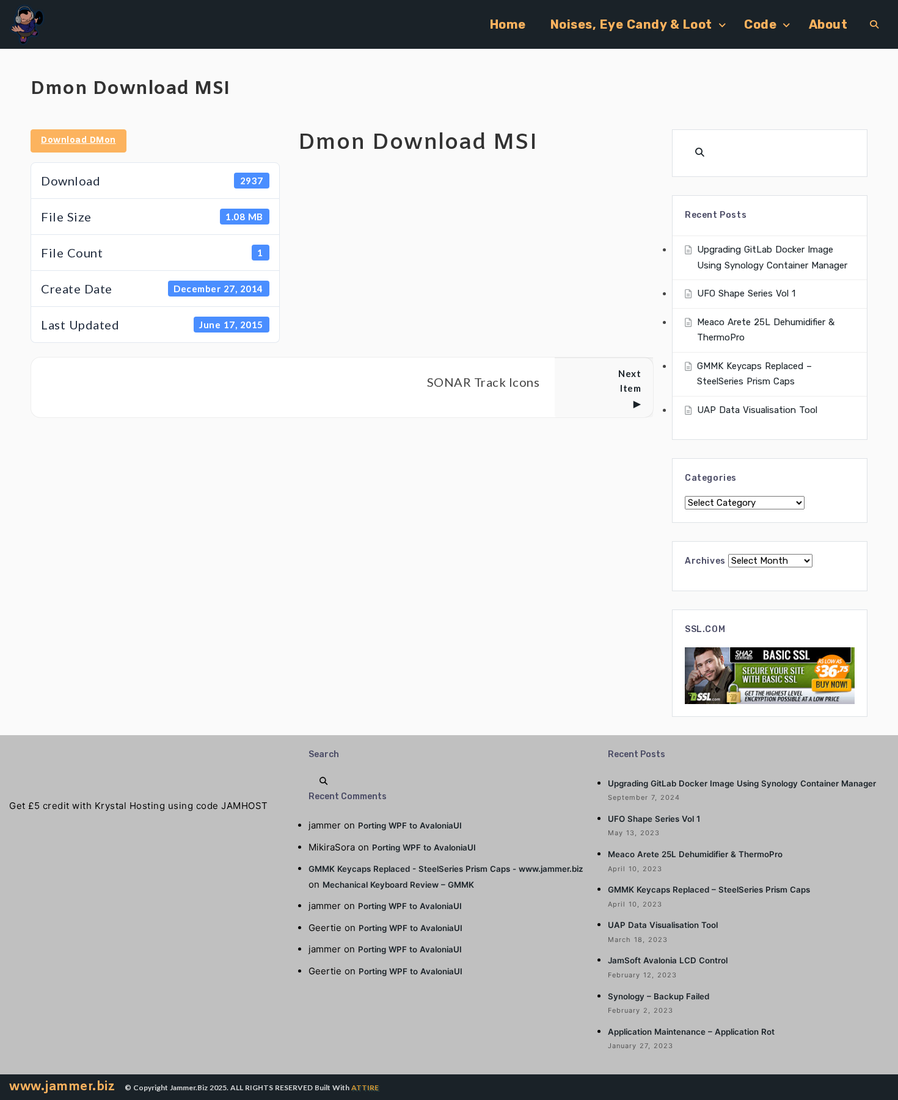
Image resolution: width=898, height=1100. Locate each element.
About (828, 24)
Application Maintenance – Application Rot (691, 1032)
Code (760, 24)
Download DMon (78, 140)
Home (508, 24)
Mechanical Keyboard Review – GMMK (398, 885)
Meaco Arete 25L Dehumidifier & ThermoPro (695, 854)
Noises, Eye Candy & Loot (631, 24)
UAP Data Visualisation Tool (757, 409)
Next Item (629, 381)
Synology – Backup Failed (658, 996)
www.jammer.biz (62, 1087)
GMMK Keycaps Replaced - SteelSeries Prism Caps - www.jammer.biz (445, 869)
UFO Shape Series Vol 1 (746, 293)
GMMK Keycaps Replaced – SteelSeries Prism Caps (709, 889)
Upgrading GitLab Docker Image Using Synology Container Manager (742, 783)
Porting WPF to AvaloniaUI (410, 825)
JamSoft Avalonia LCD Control (668, 960)
